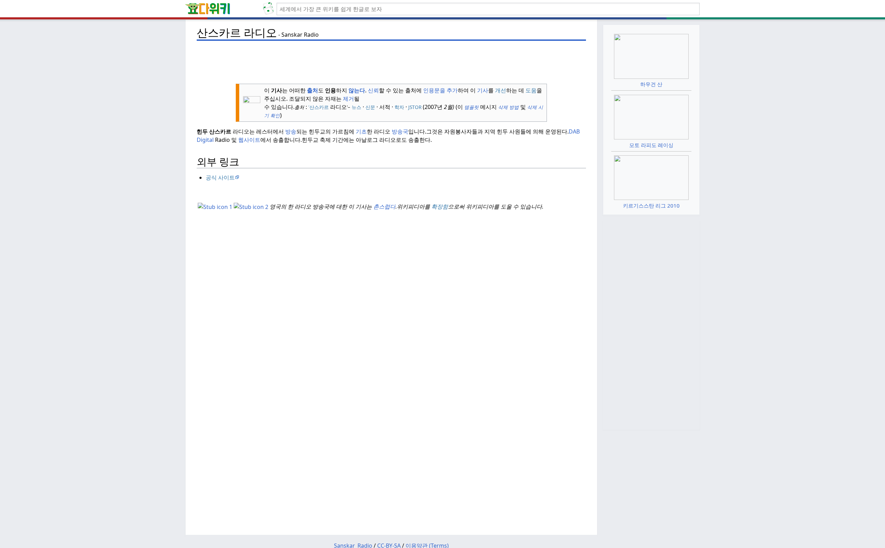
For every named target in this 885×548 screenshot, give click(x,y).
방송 (290, 131)
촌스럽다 (384, 206)
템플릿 (471, 107)
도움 (531, 90)
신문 (370, 107)
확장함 (439, 206)
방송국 (400, 131)
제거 (348, 98)
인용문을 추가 (440, 90)
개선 (500, 90)
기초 (361, 131)
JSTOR (414, 107)
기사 (482, 90)
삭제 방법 (508, 107)
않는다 (356, 90)
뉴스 (356, 107)
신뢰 (373, 90)
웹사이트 (249, 140)
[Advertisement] (391, 59)
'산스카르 (318, 107)
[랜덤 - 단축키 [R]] (270, 9)
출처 (312, 90)
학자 (399, 107)
